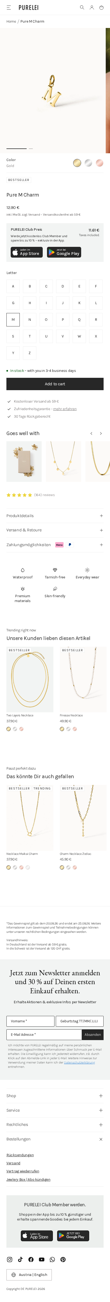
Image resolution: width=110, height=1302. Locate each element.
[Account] (92, 7)
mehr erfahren (65, 409)
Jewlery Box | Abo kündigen (28, 1179)
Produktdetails (19, 515)
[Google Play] (73, 1235)
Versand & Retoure (23, 529)
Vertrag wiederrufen (22, 1171)
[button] (82, 7)
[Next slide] (101, 433)
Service (12, 1110)
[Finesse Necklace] (83, 680)
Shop (11, 1095)
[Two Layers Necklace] (29, 680)
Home (11, 21)
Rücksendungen (20, 1155)
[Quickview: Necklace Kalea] (63, 461)
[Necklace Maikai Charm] (29, 818)
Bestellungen (18, 1138)
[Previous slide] (91, 433)
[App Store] (37, 1235)
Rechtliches (17, 1124)
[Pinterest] (63, 1259)
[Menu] (9, 7)
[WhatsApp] (52, 1259)
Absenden (93, 1034)
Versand (13, 1163)
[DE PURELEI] (28, 7)
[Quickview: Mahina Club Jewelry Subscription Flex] (24, 461)
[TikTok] (20, 1259)
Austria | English (33, 1274)
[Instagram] (9, 1259)
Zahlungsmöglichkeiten (28, 544)
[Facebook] (31, 1259)
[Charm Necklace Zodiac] (83, 818)
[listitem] (13, 286)
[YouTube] (41, 1259)
